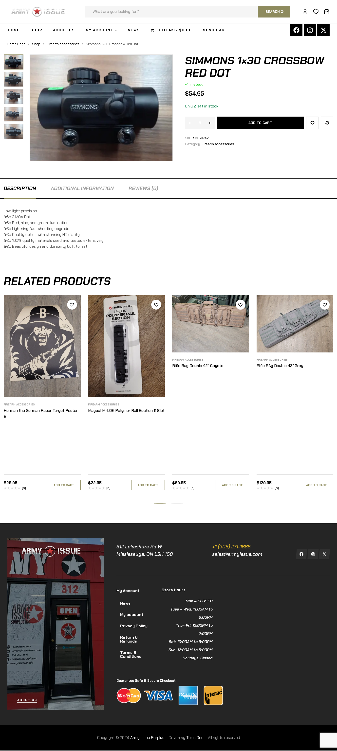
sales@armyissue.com (237, 554)
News (125, 603)
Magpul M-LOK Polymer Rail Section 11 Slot (126, 410)
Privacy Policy (134, 626)
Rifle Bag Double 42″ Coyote (197, 365)
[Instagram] (310, 30)
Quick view (72, 326)
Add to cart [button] (64, 485)
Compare (327, 123)
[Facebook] (296, 30)
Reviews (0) (143, 188)
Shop (36, 44)
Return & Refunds (129, 639)
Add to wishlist (312, 123)
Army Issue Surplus (147, 737)
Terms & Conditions (130, 654)
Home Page (16, 44)
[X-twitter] (323, 30)
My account (131, 614)
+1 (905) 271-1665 (231, 546)
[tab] (20, 188)
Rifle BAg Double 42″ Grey (280, 365)
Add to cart (260, 123)
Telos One (195, 737)
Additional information (82, 188)
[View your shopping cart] (327, 12)
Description (20, 188)
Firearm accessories (63, 44)
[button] (15, 58)
